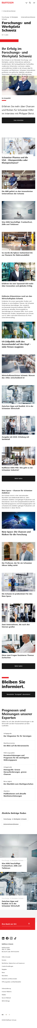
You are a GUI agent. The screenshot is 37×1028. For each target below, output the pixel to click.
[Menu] (34, 2)
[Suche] (30, 2)
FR (6, 1014)
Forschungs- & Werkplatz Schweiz (15, 819)
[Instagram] (11, 938)
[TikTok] (15, 938)
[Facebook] (7, 938)
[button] (18, 478)
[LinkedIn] (3, 938)
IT (9, 1014)
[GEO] (29, 924)
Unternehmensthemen (11, 824)
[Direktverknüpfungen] (26, 2)
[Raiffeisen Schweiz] (7, 2)
